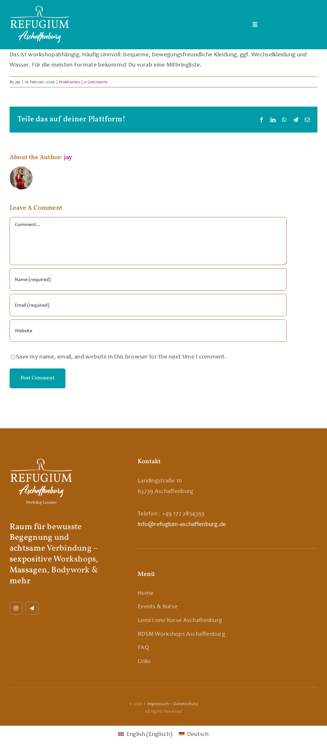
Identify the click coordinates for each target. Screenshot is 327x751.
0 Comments (95, 82)
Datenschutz (185, 704)
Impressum (158, 704)
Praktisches (69, 82)
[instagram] (16, 608)
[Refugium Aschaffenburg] (40, 8)
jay (17, 82)
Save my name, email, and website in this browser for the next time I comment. (121, 356)
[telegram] (32, 608)
